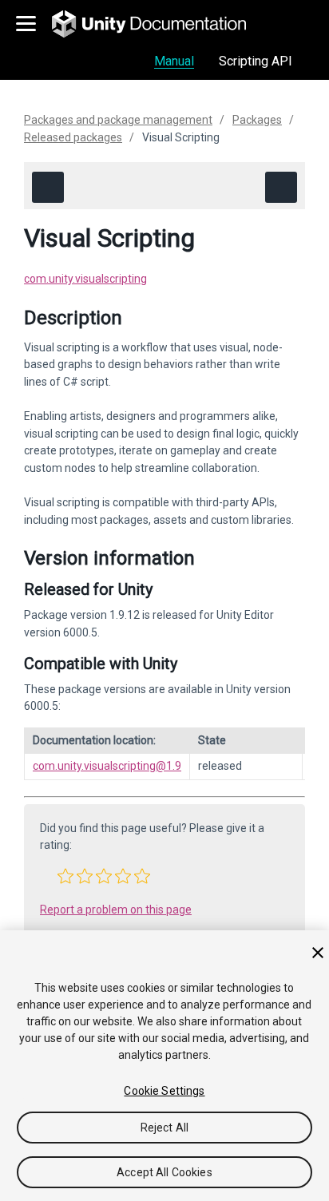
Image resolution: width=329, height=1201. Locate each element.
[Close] (317, 952)
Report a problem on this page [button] (116, 909)
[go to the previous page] (48, 187)
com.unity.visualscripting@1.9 (107, 765)
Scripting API (255, 61)
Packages (257, 119)
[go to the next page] (281, 187)
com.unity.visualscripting (85, 278)
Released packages (73, 137)
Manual (174, 61)
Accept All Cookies (164, 1172)
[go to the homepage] (160, 24)
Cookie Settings (164, 1090)
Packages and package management (118, 119)
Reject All (164, 1127)
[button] (65, 876)
